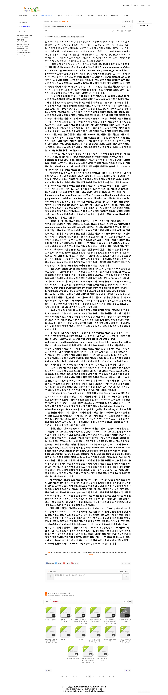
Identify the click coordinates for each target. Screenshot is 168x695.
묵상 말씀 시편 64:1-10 (23, 44)
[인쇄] (129, 563)
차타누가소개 (102, 16)
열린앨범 (79, 16)
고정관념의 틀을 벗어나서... (24, 53)
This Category (23, 22)
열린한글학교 (115, 16)
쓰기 (128, 670)
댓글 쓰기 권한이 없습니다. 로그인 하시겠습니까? (70, 575)
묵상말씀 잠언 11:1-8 (22, 48)
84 (109, 676)
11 (93, 676)
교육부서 (59, 16)
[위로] (122, 563)
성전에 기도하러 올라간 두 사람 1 (62, 26)
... (69, 676)
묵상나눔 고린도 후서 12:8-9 (24, 35)
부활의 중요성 (20, 40)
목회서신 (141, 22)
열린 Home (23, 16)
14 (103, 676)
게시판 (126, 16)
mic (26, 37)
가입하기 (142, 5)
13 (99, 676)
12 (96, 676)
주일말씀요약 (144, 25)
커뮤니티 (69, 16)
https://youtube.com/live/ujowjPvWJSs (69, 37)
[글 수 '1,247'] (47, 601)
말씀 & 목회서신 (46, 16)
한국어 (148, 5)
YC (46, 31)
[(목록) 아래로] (126, 563)
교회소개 (34, 16)
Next (114, 676)
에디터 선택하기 (124, 571)
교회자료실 (90, 16)
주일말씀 (56, 602)
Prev (61, 676)
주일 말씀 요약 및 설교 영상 (59, 593)
